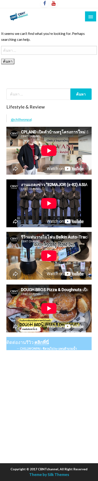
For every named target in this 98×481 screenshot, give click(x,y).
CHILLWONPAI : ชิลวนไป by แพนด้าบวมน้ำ (48, 348)
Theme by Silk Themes (49, 474)
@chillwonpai (21, 119)
